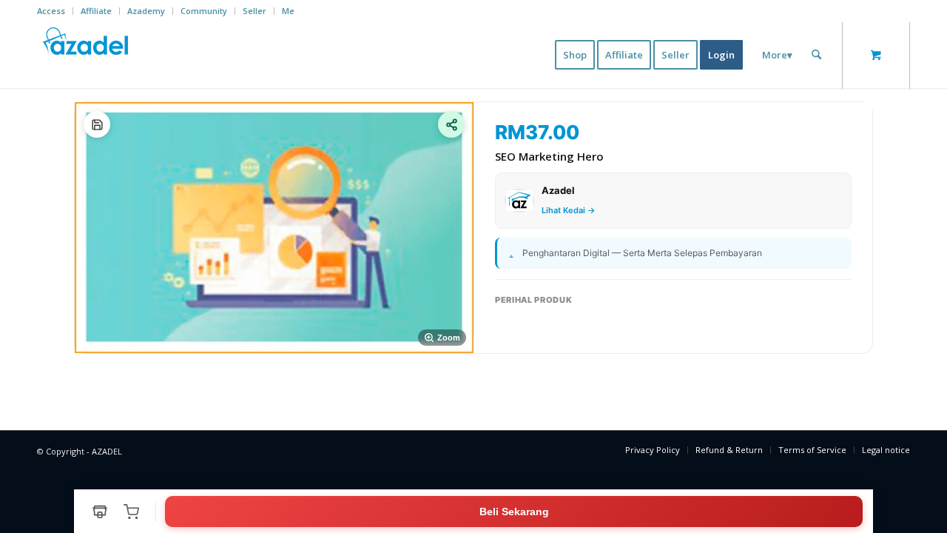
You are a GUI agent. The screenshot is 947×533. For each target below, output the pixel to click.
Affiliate (96, 10)
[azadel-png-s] (86, 54)
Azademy (146, 10)
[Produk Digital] (97, 124)
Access (51, 10)
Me (288, 10)
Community (204, 10)
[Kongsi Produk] (451, 124)
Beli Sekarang (514, 511)
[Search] (816, 54)
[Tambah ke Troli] (130, 511)
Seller (254, 10)
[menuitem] (55, 11)
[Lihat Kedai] (99, 511)
